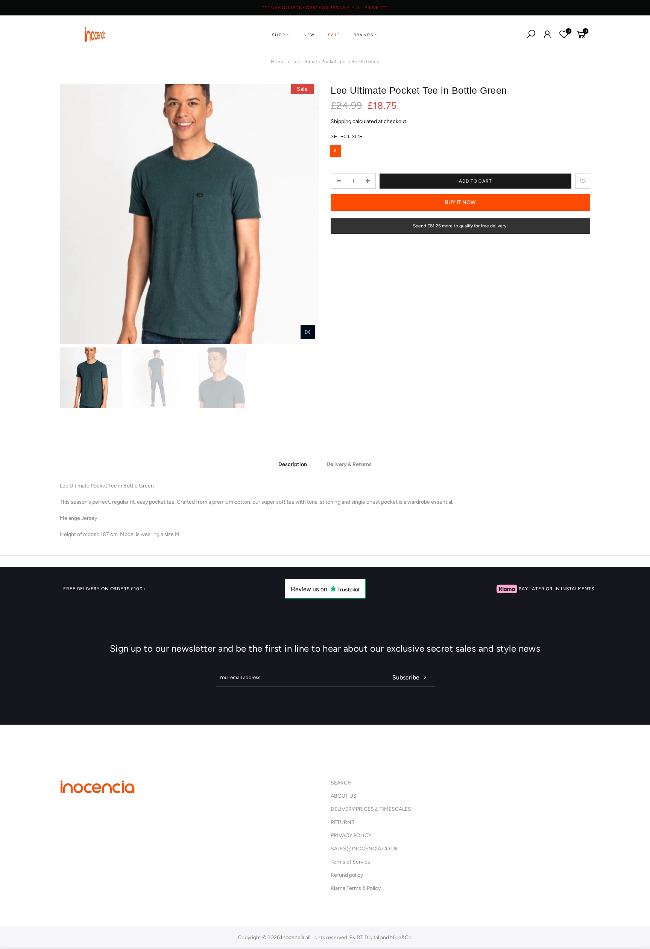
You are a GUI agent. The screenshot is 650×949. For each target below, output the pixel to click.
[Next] (306, 214)
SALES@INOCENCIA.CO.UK (364, 848)
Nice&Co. (401, 937)
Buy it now (460, 202)
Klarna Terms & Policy (356, 888)
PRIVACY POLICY (351, 835)
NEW (309, 34)
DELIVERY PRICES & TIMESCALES (371, 809)
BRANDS (364, 34)
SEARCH (341, 783)
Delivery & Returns (349, 464)
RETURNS (343, 822)
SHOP (279, 34)
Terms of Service (351, 862)
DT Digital (368, 937)
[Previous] (73, 214)
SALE (334, 34)
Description (292, 464)
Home (277, 61)
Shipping (341, 121)
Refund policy (347, 875)
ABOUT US (344, 796)
